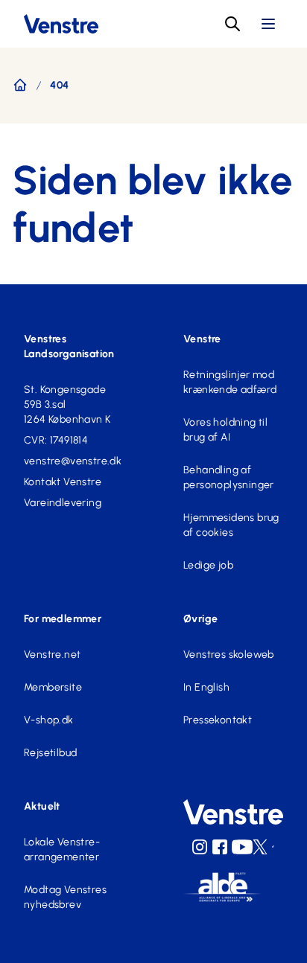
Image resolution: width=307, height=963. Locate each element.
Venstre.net (52, 654)
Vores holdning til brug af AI (225, 430)
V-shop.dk (49, 720)
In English (206, 687)
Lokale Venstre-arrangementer (62, 849)
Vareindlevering (62, 502)
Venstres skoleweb (228, 654)
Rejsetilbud (50, 752)
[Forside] (20, 84)
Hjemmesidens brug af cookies (231, 525)
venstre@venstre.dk (72, 461)
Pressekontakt (217, 720)
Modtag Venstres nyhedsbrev (65, 897)
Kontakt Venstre (62, 482)
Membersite (53, 687)
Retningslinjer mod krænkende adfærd (229, 382)
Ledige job (208, 565)
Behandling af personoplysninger (228, 477)
